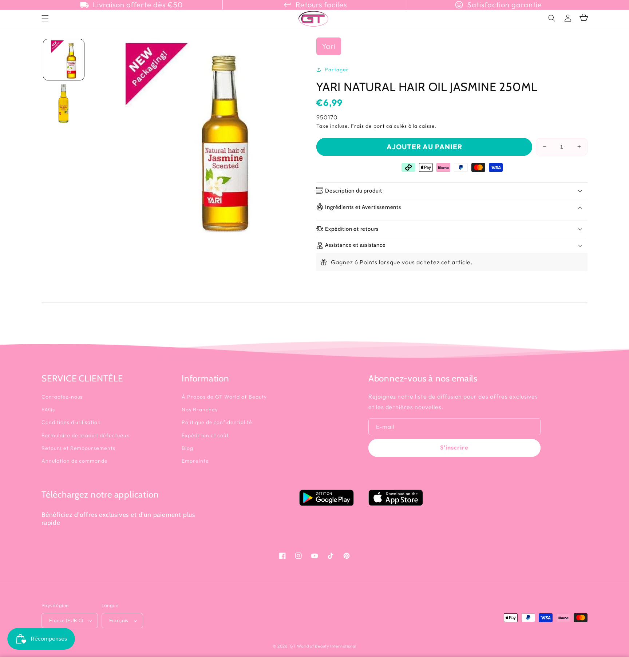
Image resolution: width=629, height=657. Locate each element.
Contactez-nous (62, 396)
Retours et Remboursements (78, 448)
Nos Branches (200, 409)
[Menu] (45, 18)
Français (118, 620)
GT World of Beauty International (323, 646)
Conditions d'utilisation (71, 422)
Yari (329, 46)
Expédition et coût (205, 435)
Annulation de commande (74, 461)
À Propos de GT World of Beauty (224, 396)
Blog (187, 448)
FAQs (48, 409)
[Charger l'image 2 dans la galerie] (63, 103)
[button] (552, 18)
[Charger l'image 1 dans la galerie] (63, 59)
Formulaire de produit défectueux (85, 435)
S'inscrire (454, 447)
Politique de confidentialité (217, 422)
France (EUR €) (66, 620)
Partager (337, 69)
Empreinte (195, 461)
